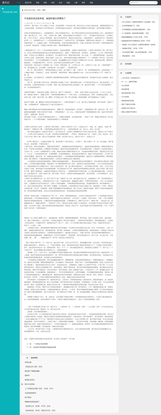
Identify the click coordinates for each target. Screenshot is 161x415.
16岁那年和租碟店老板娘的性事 (44, 347)
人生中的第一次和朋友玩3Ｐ (131, 78)
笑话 (53, 3)
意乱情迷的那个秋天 (128, 93)
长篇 (91, 3)
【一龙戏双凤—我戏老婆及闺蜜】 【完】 (135, 33)
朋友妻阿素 (125, 89)
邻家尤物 (28, 362)
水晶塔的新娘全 (30, 393)
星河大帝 (28, 3)
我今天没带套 (30, 384)
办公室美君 (125, 85)
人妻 (76, 3)
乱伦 (60, 3)
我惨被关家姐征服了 (32, 402)
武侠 (45, 3)
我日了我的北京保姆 (128, 104)
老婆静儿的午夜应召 (128, 108)
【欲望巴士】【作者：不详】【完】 (38, 406)
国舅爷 (27, 375)
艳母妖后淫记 (30, 380)
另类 (37, 3)
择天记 (5, 2)
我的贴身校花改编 (127, 100)
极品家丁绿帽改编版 (32, 371)
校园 (68, 3)
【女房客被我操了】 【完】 (130, 26)
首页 (39, 10)
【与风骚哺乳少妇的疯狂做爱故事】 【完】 (136, 29)
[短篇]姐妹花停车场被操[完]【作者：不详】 (136, 41)
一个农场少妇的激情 (40, 344)
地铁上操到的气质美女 (129, 112)
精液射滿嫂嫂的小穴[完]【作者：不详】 (134, 37)
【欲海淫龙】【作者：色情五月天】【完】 (40, 410)
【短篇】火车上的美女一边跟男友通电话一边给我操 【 (140, 44)
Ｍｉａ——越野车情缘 (129, 82)
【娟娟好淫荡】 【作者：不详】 (132, 48)
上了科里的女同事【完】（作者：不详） (39, 388)
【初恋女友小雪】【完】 (34, 367)
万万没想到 (125, 97)
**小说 (18, 3)
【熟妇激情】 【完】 (128, 56)
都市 (83, 3)
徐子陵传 (28, 397)
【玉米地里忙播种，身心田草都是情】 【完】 (137, 52)
